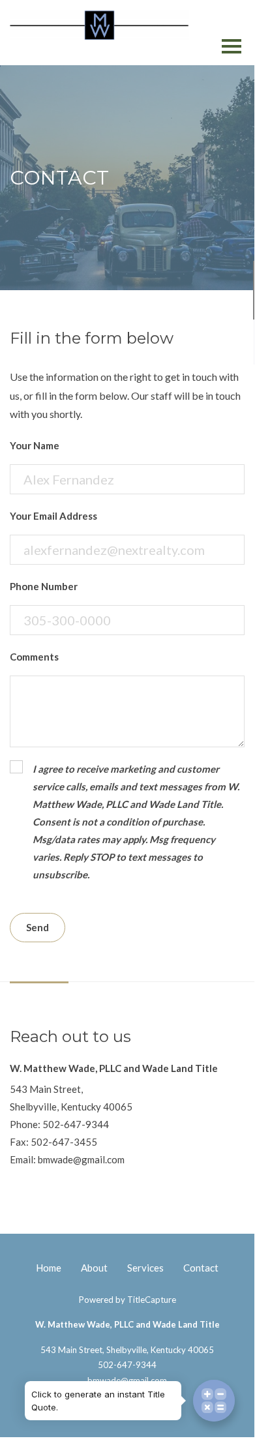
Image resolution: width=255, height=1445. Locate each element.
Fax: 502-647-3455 (53, 1142)
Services (145, 1268)
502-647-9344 (127, 1365)
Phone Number (44, 586)
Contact (200, 1268)
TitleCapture (151, 1299)
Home (48, 1268)
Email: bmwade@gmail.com (67, 1159)
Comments (34, 657)
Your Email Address (53, 516)
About (94, 1268)
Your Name (34, 445)
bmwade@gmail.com (127, 1380)
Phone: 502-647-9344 (59, 1124)
